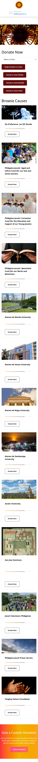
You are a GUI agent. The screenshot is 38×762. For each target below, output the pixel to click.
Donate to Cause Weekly (14, 75)
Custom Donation (19, 749)
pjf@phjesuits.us (20, 14)
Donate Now (12, 134)
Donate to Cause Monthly (15, 83)
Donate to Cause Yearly (14, 91)
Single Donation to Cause (13, 67)
